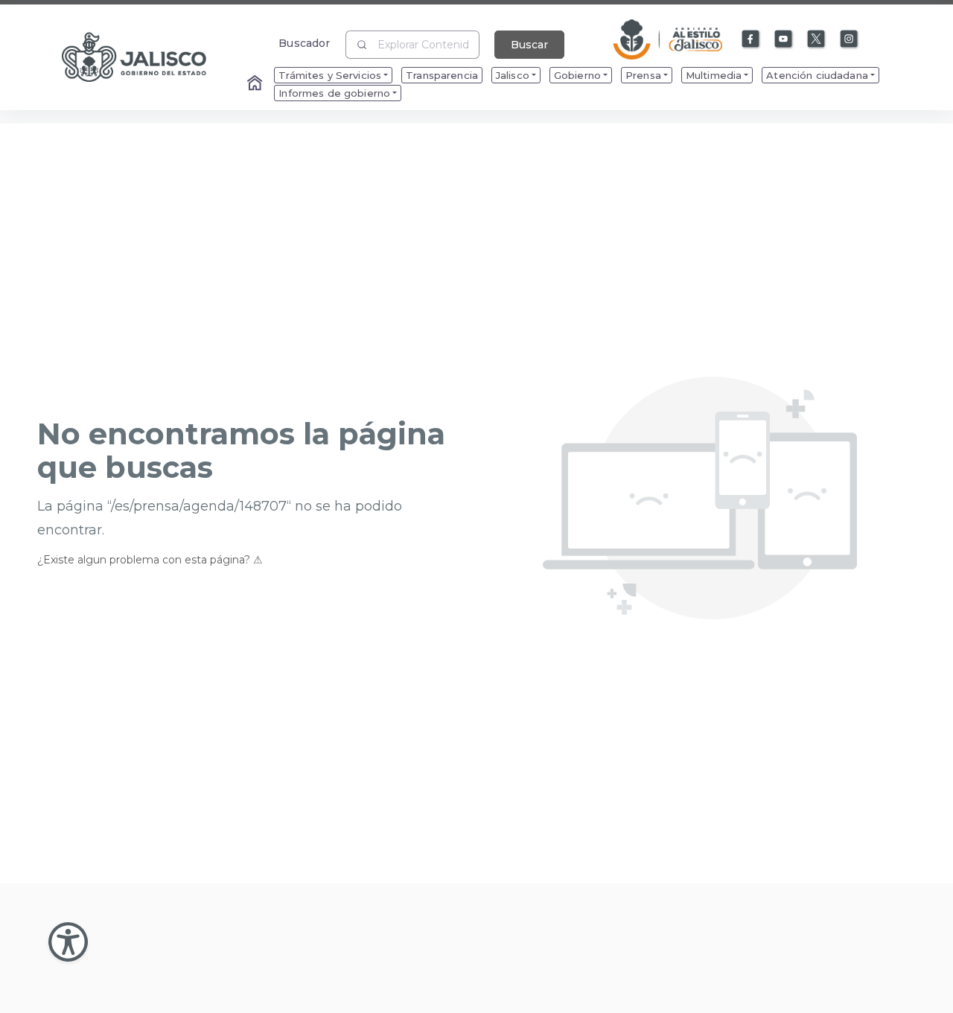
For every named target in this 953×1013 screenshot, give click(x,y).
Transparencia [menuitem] (442, 75)
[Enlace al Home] (256, 84)
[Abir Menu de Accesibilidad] (68, 941)
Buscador (304, 43)
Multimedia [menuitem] (714, 75)
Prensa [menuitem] (643, 75)
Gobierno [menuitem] (577, 75)
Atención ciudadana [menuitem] (817, 75)
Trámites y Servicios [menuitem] (329, 75)
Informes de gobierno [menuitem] (334, 93)
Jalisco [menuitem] (512, 75)
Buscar (529, 44)
